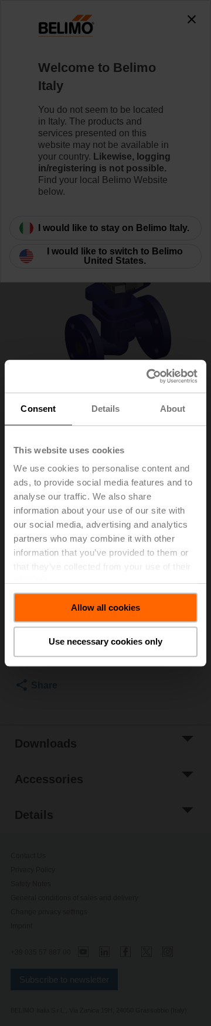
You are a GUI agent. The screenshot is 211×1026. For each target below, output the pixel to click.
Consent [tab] (38, 409)
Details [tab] (105, 409)
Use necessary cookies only (105, 642)
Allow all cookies (105, 607)
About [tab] (173, 409)
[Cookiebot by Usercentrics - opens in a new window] (149, 376)
